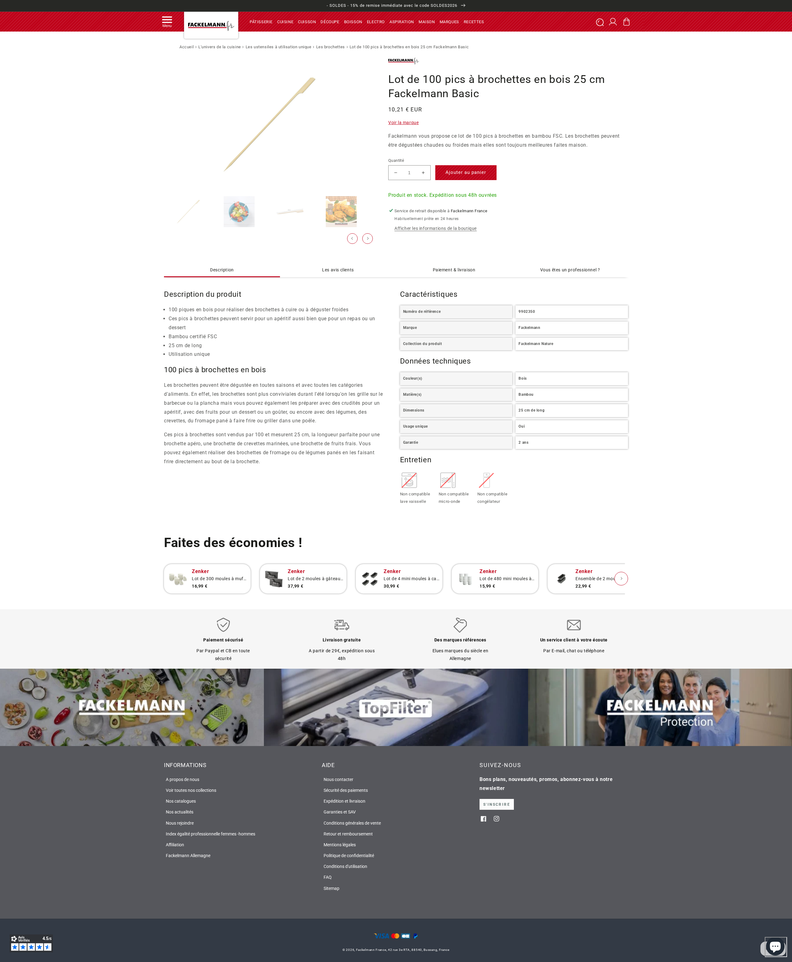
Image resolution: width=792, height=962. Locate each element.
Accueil (186, 47)
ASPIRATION (402, 21)
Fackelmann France (371, 949)
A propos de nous (182, 779)
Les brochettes (330, 47)
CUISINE (285, 21)
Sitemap (331, 888)
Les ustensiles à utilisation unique (279, 47)
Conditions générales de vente (352, 823)
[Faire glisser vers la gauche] (352, 238)
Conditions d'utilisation (345, 866)
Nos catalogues (181, 801)
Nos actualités (179, 811)
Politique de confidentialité (349, 855)
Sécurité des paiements (346, 790)
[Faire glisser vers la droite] (367, 238)
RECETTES (474, 21)
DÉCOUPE (330, 21)
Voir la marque (403, 122)
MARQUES (449, 21)
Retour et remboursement (348, 833)
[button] (167, 21)
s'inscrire (496, 804)
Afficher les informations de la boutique (435, 228)
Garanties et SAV (340, 811)
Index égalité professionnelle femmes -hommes (210, 833)
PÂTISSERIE (261, 21)
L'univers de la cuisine (219, 47)
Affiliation (175, 844)
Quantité (396, 160)
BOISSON (353, 21)
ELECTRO (376, 21)
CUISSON (307, 21)
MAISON (427, 21)
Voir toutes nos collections (191, 790)
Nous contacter (338, 779)
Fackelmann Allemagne (188, 855)
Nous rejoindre (180, 823)
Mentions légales (340, 844)
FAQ (328, 877)
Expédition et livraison (344, 801)
